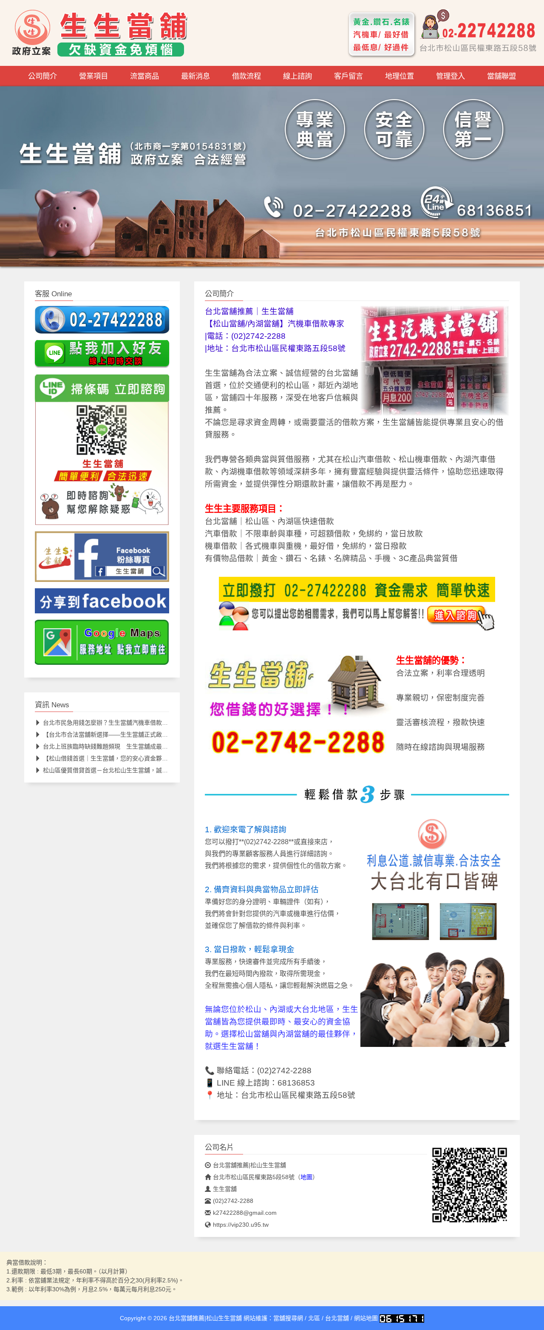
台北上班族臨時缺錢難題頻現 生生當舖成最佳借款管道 (117, 746)
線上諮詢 (297, 76)
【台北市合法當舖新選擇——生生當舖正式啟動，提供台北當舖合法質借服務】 (147, 734)
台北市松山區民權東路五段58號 (298, 1095)
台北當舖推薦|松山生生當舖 (249, 1165)
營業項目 (93, 76)
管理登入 (450, 76)
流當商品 (144, 76)
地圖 (306, 1177)
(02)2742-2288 (284, 1070)
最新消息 (195, 76)
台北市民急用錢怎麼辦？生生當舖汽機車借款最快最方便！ (120, 722)
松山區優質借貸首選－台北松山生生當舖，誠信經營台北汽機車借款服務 (138, 770)
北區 (314, 1318)
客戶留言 (348, 76)
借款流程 (246, 76)
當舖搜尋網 (288, 1318)
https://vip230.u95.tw (241, 1224)
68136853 (296, 1082)
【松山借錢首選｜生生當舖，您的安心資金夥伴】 (108, 758)
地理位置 (399, 76)
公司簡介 (42, 76)
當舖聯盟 (501, 76)
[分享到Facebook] (102, 603)
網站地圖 (366, 1318)
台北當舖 (337, 1318)
